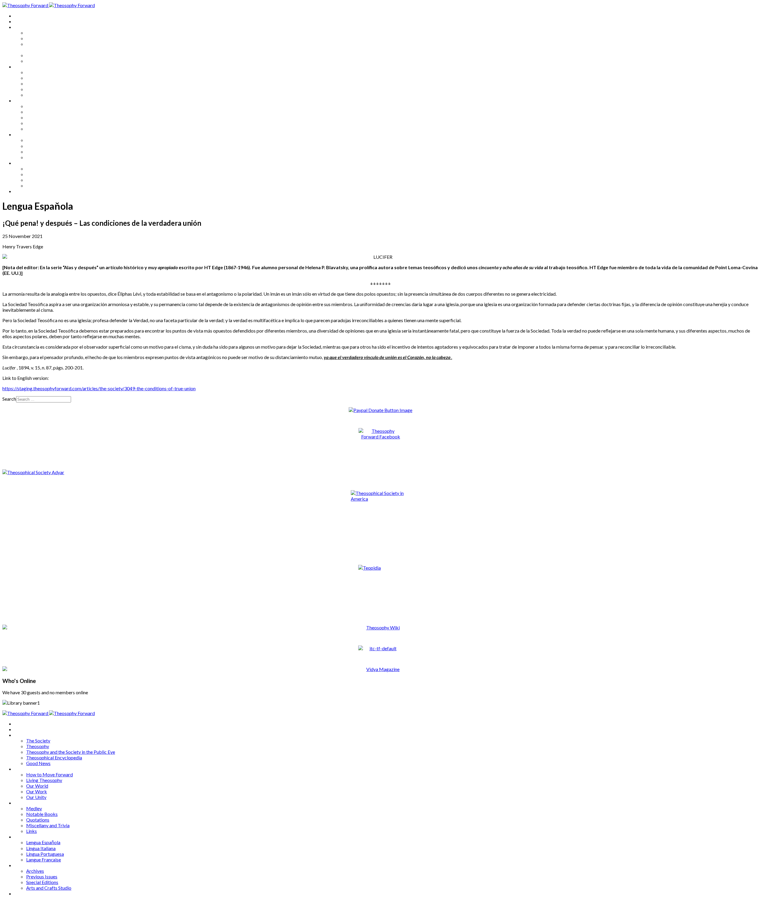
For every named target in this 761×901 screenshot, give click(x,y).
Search (9, 399)
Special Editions (42, 180)
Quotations (37, 117)
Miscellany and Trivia (48, 123)
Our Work (36, 89)
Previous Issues (41, 174)
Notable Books (42, 112)
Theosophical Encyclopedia (54, 55)
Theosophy (37, 38)
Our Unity (36, 95)
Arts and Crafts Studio (48, 185)
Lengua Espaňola (43, 140)
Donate (21, 191)
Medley (34, 106)
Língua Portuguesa (45, 151)
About (20, 21)
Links (31, 128)
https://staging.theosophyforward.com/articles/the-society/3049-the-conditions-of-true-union (99, 388)
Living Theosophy (44, 78)
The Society (38, 32)
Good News (38, 61)
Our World (37, 83)
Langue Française (43, 157)
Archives (23, 163)
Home (20, 15)
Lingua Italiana (41, 146)
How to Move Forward (49, 72)
